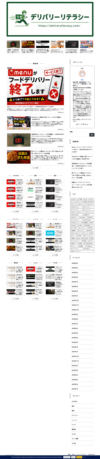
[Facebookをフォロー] (81, 124)
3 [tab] (52, 56)
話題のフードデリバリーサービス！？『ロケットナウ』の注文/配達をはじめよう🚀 (82, 184)
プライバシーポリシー (82, 454)
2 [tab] (50, 56)
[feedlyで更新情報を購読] (85, 124)
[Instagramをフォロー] (83, 124)
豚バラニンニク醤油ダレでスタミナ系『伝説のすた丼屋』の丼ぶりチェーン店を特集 (82, 175)
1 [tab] (48, 56)
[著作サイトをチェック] (77, 124)
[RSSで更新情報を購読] (87, 124)
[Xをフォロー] (79, 124)
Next (95, 47)
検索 (71, 132)
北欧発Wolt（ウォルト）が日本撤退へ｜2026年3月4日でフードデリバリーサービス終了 (82, 166)
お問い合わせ (91, 454)
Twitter (73, 454)
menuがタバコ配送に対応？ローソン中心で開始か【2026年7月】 (82, 157)
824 (82, 80)
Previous (5, 47)
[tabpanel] (13, 47)
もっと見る (35, 168)
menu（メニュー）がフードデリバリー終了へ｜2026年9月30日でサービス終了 (82, 149)
